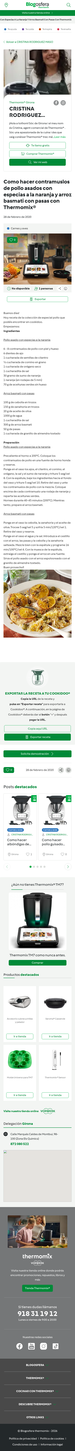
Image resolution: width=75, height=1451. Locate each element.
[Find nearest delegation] (6, 5)
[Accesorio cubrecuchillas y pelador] (19, 1001)
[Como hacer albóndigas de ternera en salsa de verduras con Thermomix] (20, 812)
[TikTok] (55, 1346)
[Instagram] (43, 1346)
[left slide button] (6, 866)
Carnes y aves (15, 830)
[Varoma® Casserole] (55, 1001)
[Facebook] (19, 1346)
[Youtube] (31, 1346)
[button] (69, 5)
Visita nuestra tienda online (36, 13)
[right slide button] (68, 866)
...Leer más (59, 137)
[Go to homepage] (37, 5)
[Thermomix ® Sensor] (55, 1060)
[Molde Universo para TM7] (19, 1060)
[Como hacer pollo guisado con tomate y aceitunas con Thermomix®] (54, 812)
